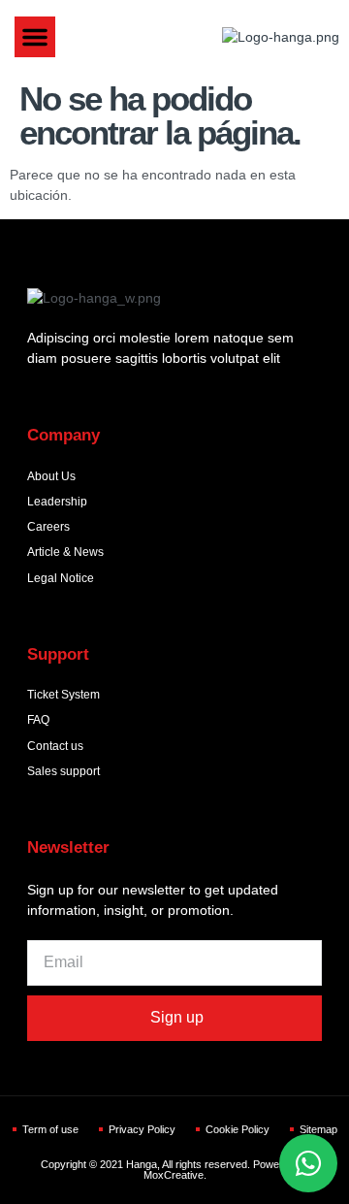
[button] (35, 36)
